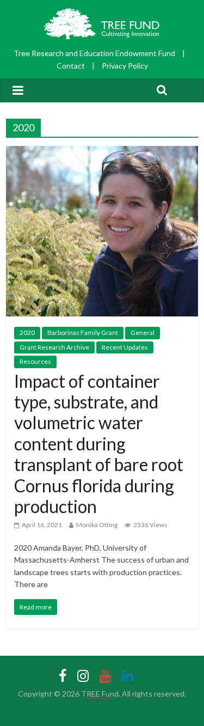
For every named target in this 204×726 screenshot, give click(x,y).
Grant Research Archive (54, 347)
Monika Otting (97, 525)
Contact (71, 65)
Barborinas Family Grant (82, 332)
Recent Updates (125, 347)
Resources (35, 361)
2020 (27, 332)
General (142, 332)
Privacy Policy (125, 65)
